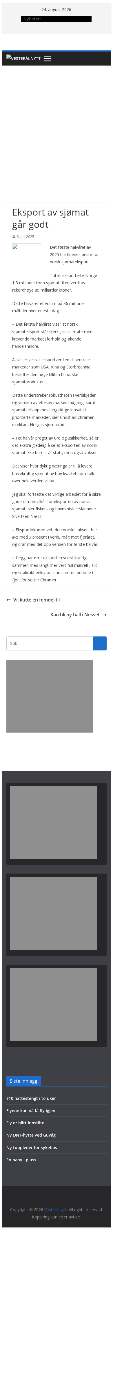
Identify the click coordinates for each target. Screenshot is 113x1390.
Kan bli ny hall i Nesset (75, 614)
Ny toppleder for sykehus (31, 1147)
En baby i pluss (21, 1160)
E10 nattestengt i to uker (31, 1098)
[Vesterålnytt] (23, 58)
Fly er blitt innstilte (25, 1123)
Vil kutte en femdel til (36, 600)
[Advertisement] (56, 125)
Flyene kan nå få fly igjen (30, 1110)
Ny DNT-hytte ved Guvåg (31, 1135)
